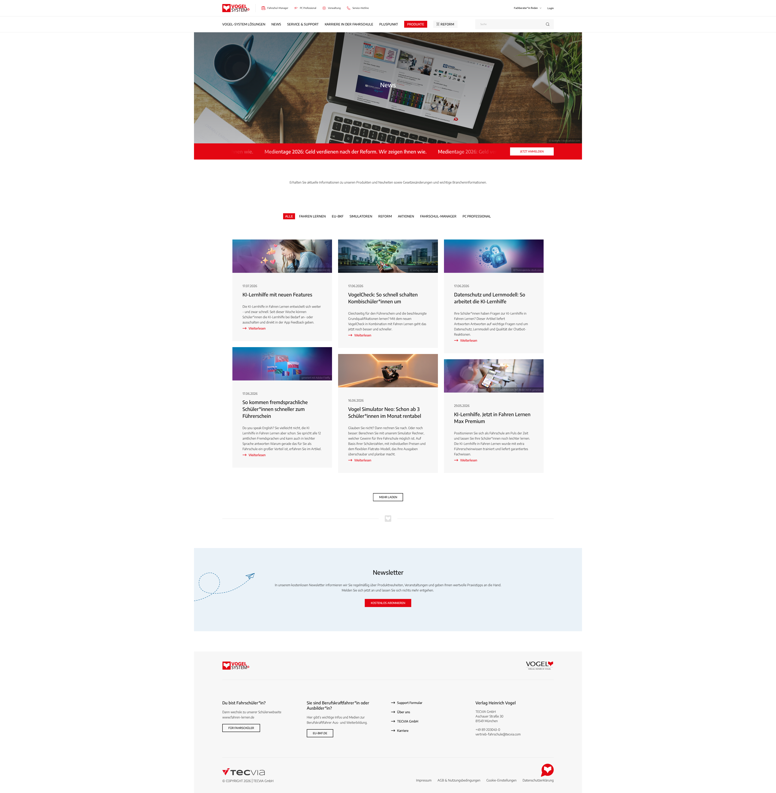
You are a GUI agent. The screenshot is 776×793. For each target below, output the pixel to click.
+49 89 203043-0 (488, 730)
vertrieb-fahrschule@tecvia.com (498, 734)
